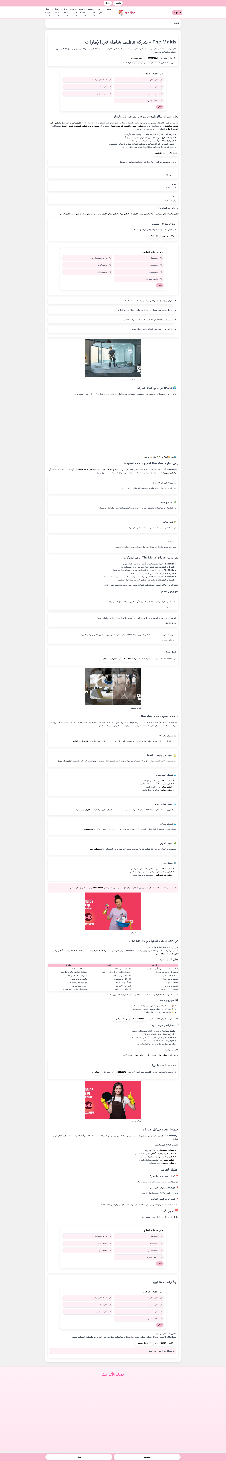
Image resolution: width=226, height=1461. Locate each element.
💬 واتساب (153, 235)
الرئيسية (108, 9)
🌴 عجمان (156, 457)
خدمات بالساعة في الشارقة (61, 1401)
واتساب (118, 3)
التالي (160, 107)
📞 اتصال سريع (168, 235)
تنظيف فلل (162, 1055)
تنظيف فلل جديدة (64, 760)
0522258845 (153, 58)
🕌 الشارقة (165, 457)
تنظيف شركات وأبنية (163, 875)
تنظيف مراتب (47, 11)
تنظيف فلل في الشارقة (165, 1401)
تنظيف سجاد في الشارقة (130, 1401)
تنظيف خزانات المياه (91, 126)
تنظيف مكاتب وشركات (165, 1156)
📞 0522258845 (129, 658)
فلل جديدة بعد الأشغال (157, 213)
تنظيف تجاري (65, 213)
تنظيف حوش (76, 213)
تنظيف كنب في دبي (95, 1393)
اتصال (107, 3)
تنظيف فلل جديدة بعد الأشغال (86, 469)
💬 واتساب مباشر (110, 658)
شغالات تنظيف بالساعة (82, 741)
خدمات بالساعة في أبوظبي (61, 1397)
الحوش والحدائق (67, 126)
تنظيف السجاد (137, 126)
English (177, 12)
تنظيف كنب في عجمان (96, 1405)
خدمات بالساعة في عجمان (61, 1405)
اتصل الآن (173, 153)
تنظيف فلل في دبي (164, 1393)
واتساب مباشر (136, 58)
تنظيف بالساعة (82, 11)
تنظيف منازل (151, 1055)
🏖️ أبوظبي (148, 457)
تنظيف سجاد (64, 11)
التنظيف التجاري (172, 129)
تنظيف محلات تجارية (164, 871)
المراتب (120, 126)
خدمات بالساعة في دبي (61, 1393)
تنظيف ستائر (55, 11)
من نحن (100, 11)
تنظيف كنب (73, 11)
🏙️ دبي (173, 457)
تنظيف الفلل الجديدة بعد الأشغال (70, 950)
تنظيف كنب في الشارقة (95, 1401)
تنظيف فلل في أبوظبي (165, 1397)
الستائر (112, 126)
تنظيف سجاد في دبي (130, 1393)
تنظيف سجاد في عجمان (130, 1405)
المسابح (78, 126)
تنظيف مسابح (86, 213)
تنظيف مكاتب (166, 868)
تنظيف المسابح (172, 953)
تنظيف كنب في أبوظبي (96, 1397)
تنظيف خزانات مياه (100, 213)
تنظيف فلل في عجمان (165, 1405)
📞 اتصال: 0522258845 (164, 1343)
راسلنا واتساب (159, 153)
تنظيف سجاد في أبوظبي (130, 1397)
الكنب (127, 126)
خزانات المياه (160, 953)
